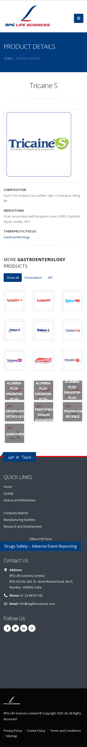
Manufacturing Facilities (20, 520)
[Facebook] (7, 628)
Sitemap (11, 736)
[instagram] (32, 628)
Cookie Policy (36, 731)
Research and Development (23, 526)
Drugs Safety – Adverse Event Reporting (40, 546)
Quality (8, 493)
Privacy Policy (13, 731)
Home (8, 58)
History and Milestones (20, 500)
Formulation (33, 277)
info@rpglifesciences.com (37, 604)
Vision (8, 487)
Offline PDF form (40, 539)
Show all (13, 277)
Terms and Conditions (65, 731)
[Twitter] (15, 628)
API (50, 277)
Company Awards (16, 513)
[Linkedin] (23, 628)
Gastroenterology (17, 237)
